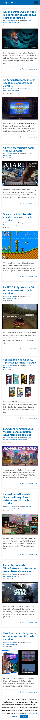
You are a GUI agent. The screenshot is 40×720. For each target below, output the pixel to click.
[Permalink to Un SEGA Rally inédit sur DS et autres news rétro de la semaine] (20, 316)
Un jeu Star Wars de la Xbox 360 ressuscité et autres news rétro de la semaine (19, 568)
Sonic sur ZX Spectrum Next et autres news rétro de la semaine (19, 217)
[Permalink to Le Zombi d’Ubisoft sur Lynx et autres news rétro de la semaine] (20, 108)
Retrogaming (15, 22)
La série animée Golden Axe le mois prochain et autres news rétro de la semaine (20, 14)
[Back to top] (35, 715)
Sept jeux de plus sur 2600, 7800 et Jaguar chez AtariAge (19, 361)
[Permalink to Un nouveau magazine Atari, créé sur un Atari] (20, 173)
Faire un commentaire (29, 69)
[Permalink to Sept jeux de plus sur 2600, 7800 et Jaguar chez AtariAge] (20, 385)
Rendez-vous (7, 439)
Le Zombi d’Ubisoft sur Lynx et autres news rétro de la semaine (19, 82)
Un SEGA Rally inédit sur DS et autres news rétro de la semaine (18, 290)
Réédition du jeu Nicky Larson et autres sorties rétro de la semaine (19, 636)
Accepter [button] (24, 716)
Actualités (28, 20)
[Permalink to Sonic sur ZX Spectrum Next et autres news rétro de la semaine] (20, 245)
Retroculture (7, 22)
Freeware (6, 225)
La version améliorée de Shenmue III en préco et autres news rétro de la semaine (16, 499)
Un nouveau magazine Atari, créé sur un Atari (18, 149)
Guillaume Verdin (10, 20)
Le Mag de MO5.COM (10, 3)
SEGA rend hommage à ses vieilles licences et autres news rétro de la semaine (18, 431)
